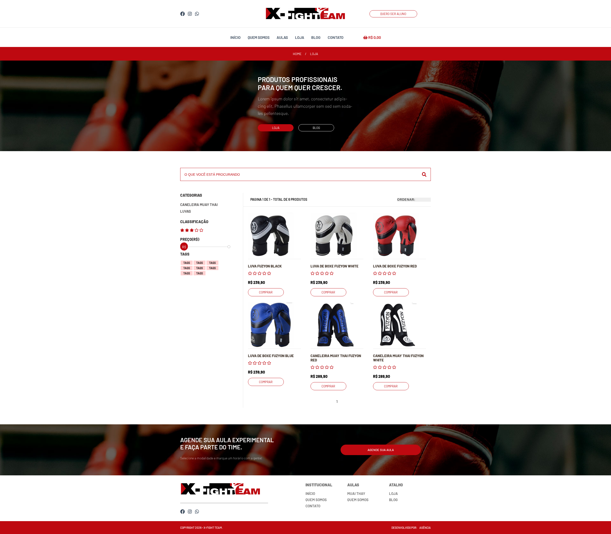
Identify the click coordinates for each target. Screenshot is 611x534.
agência (425, 527)
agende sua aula (381, 450)
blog (316, 37)
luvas (185, 211)
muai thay (356, 493)
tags (186, 262)
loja (299, 37)
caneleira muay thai (199, 204)
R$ (374, 37)
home (297, 54)
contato (335, 37)
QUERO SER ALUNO (393, 14)
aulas (282, 37)
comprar (266, 292)
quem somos (258, 37)
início (235, 37)
